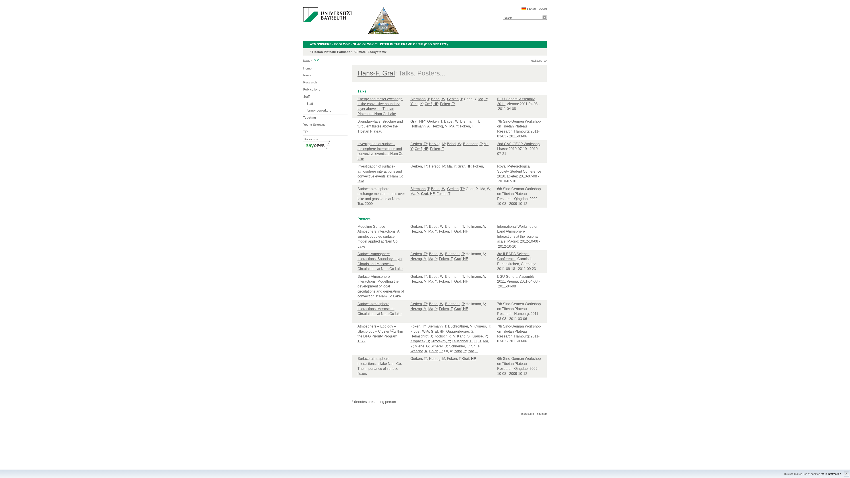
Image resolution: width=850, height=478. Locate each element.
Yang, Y (460, 351)
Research (310, 82)
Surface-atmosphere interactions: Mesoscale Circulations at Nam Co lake (379, 309)
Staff (316, 60)
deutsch (532, 9)
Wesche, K (418, 351)
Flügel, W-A (419, 331)
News (307, 75)
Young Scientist (314, 124)
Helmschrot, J (421, 336)
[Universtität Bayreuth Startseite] (327, 14)
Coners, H (482, 326)
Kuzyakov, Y (440, 341)
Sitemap (542, 413)
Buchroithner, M (460, 326)
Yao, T (473, 351)
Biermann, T (419, 99)
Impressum (527, 413)
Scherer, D (439, 346)
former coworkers (319, 110)
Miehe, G (422, 346)
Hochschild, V (444, 336)
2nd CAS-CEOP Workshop (518, 144)
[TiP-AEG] (383, 21)
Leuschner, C (462, 341)
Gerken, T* (418, 144)
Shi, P (476, 346)
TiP (305, 131)
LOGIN (543, 9)
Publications (311, 89)
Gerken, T (454, 99)
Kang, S (463, 336)
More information (831, 474)
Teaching (309, 117)
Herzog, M (439, 126)
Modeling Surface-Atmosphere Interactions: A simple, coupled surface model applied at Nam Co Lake (378, 236)
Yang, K (416, 104)
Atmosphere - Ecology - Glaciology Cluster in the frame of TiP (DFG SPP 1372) (379, 44)
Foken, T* (447, 104)
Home (306, 60)
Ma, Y (482, 99)
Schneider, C (459, 346)
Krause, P (479, 336)
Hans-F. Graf (376, 73)
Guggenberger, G (459, 331)
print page (536, 60)
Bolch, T (435, 351)
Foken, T (467, 126)
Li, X (477, 341)
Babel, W (438, 99)
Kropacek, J (419, 341)
